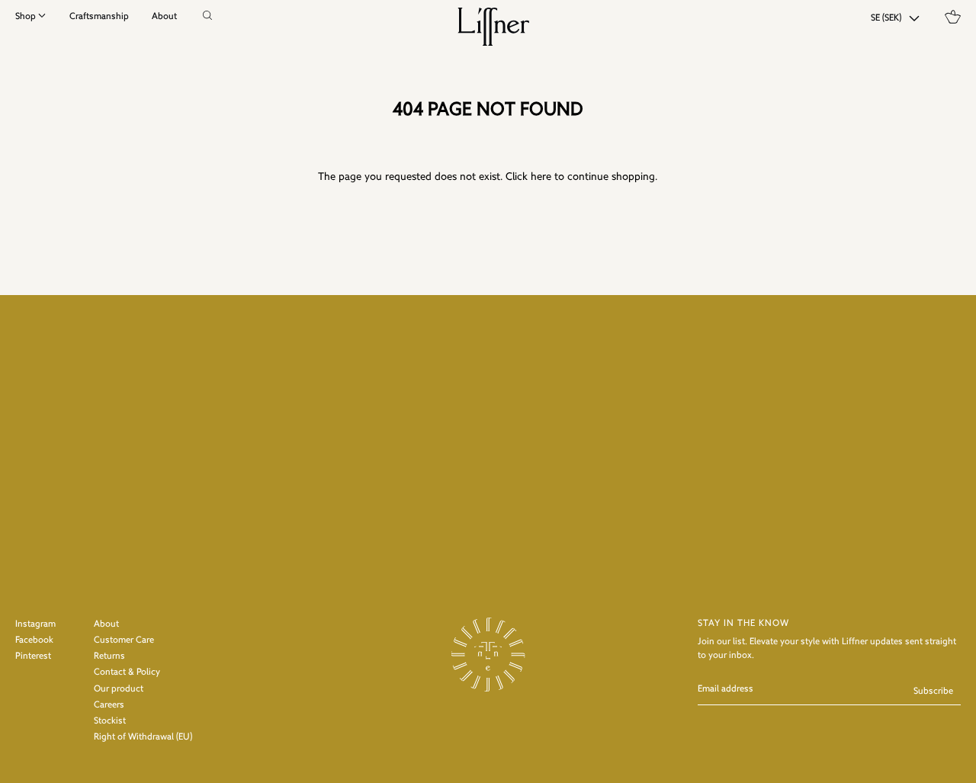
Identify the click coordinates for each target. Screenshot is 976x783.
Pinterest (33, 656)
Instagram (35, 624)
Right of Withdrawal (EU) (143, 737)
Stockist (110, 721)
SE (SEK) (886, 18)
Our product (118, 689)
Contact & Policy (127, 672)
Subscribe (933, 691)
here (541, 177)
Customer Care (124, 640)
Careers (109, 705)
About (164, 16)
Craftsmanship (99, 16)
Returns (109, 656)
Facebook (34, 640)
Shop (25, 16)
